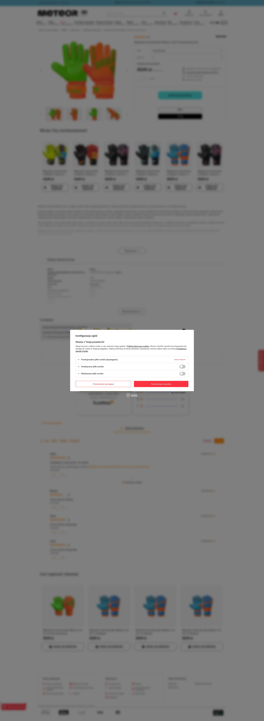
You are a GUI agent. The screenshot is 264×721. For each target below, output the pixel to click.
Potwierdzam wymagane (103, 384)
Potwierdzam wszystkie (161, 384)
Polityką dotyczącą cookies (138, 346)
